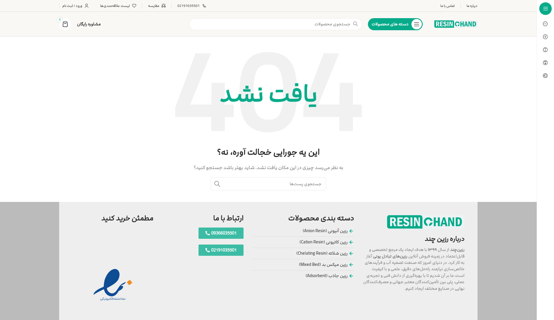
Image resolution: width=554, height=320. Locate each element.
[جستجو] (217, 183)
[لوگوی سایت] (456, 23)
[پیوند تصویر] (426, 221)
